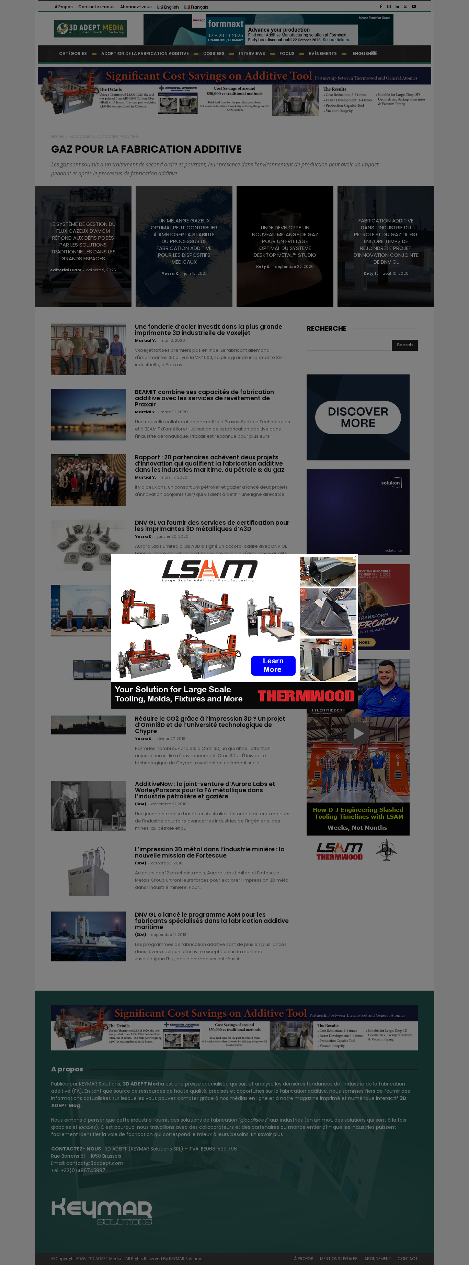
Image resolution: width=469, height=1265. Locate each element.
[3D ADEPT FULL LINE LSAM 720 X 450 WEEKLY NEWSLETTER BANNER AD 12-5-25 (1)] (234, 707)
